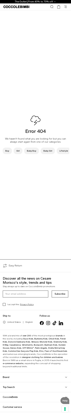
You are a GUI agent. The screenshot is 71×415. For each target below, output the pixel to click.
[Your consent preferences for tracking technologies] (65, 409)
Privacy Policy (27, 304)
